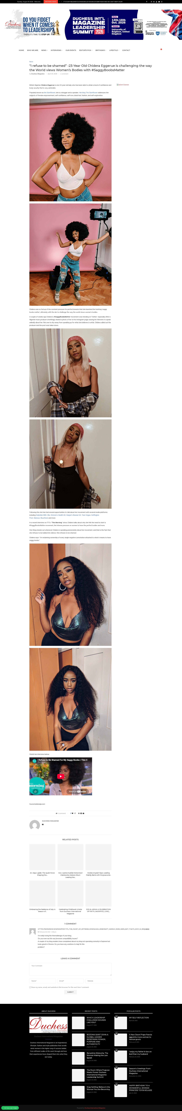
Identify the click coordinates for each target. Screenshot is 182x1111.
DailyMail (39, 515)
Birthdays (100, 50)
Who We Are (32, 50)
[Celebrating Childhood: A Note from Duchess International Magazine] (71, 893)
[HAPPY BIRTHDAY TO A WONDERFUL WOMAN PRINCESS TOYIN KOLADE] (120, 1090)
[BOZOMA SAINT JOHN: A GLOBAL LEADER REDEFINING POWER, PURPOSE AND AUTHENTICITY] (78, 1040)
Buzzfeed (44, 518)
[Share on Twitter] (76, 813)
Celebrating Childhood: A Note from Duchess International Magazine (70, 911)
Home (21, 50)
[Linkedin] (154, 1)
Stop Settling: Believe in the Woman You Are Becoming (98, 1088)
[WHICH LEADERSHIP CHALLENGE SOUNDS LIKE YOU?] (78, 1023)
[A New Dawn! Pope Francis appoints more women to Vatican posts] (120, 1040)
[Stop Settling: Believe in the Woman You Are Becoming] (78, 1092)
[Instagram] (151, 1)
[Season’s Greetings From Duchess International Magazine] (120, 1073)
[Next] (62, 1)
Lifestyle (113, 50)
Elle (48, 515)
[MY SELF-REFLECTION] (120, 1023)
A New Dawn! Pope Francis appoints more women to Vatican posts (140, 1037)
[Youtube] (156, 1)
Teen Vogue (86, 515)
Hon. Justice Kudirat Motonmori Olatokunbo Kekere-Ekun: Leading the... (70, 875)
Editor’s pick (85, 50)
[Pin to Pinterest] (79, 813)
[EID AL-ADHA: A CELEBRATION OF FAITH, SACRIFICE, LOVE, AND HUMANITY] (99, 893)
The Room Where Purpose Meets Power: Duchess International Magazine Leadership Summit (98, 1073)
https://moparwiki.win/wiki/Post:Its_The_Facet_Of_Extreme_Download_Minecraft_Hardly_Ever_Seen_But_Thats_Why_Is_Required (93, 929)
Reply (147, 929)
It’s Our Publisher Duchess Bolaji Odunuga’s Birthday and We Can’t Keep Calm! (92, 2)
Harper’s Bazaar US (73, 515)
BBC (45, 515)
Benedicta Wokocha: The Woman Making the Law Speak (97, 1055)
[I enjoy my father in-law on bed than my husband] (120, 1057)
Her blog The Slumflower (88, 93)
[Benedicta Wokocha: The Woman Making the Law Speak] (78, 1058)
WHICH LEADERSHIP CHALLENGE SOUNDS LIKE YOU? (96, 1020)
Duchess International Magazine (95, 1108)
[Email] (159, 1)
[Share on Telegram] (81, 813)
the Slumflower (49, 93)
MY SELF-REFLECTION (139, 1018)
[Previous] (59, 1)
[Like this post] (72, 813)
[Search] (164, 50)
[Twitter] (148, 1)
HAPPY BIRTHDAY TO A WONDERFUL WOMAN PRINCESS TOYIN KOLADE (140, 1088)
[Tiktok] (164, 1)
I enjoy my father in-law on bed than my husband (140, 1053)
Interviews (56, 50)
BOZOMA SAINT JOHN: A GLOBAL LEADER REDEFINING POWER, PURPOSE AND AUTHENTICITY (97, 1039)
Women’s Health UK (58, 515)
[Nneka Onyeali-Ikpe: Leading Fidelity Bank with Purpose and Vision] (99, 857)
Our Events (71, 50)
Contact (126, 50)
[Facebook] (146, 1)
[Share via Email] (83, 813)
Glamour (37, 518)
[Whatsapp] (161, 1)
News (43, 50)
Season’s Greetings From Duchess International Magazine (140, 1071)
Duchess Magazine (37, 74)
